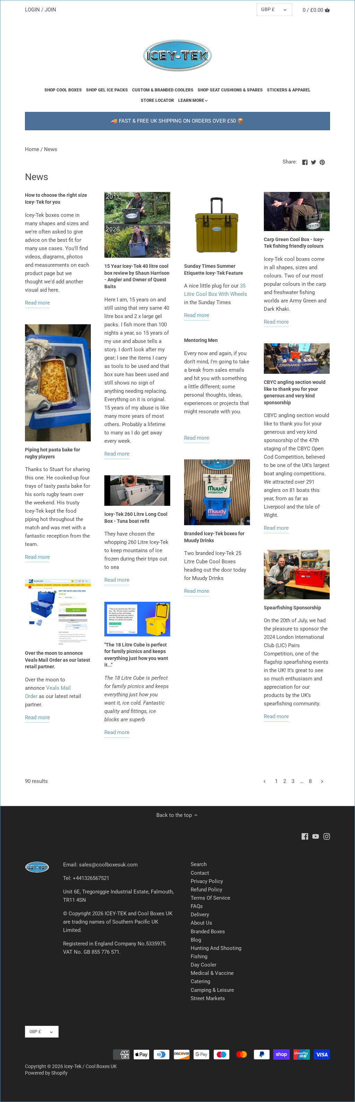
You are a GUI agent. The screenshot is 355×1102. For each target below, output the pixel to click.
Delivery (200, 914)
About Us (201, 923)
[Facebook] (305, 836)
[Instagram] (326, 836)
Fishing (199, 956)
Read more (37, 303)
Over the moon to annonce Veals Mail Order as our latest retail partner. (57, 659)
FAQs (197, 906)
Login (32, 10)
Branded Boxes (208, 931)
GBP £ (268, 9)
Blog (196, 940)
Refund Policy (206, 890)
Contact (200, 873)
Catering (200, 981)
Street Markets (208, 998)
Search (199, 864)
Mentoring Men (201, 340)
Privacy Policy (207, 881)
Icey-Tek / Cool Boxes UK (90, 1066)
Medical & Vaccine (212, 973)
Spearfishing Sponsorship (292, 607)
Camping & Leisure (212, 990)
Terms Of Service (210, 898)
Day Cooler (203, 965)
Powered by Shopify (46, 1073)
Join (50, 10)
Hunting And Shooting (216, 948)
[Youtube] (315, 836)
